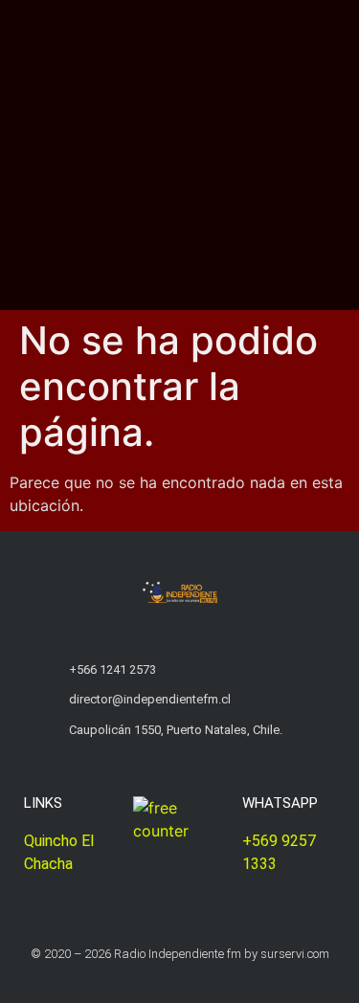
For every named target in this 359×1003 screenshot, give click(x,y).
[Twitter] (161, 986)
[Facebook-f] (198, 986)
